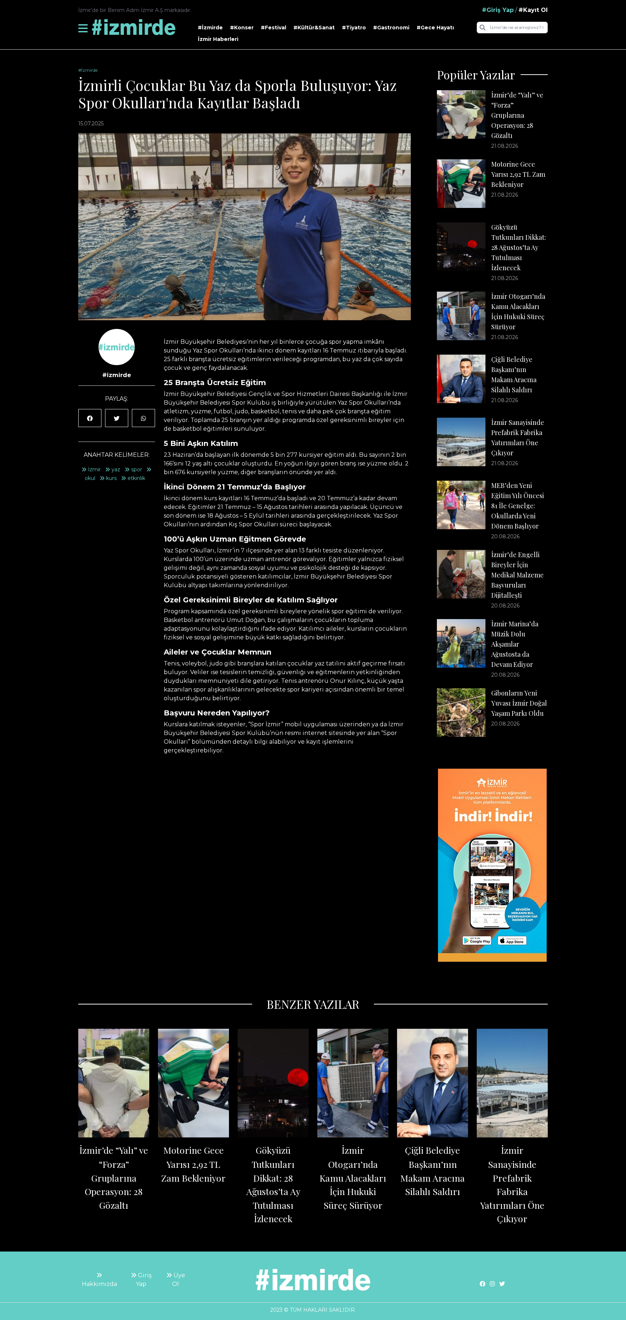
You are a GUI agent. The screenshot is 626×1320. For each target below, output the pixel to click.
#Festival (273, 27)
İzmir (94, 469)
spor (136, 469)
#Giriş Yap (498, 10)
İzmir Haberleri (218, 39)
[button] (83, 28)
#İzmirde (210, 27)
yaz (115, 469)
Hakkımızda (99, 1284)
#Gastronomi (391, 27)
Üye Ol (178, 1279)
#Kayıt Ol (533, 10)
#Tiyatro (354, 27)
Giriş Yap (144, 1279)
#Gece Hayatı (435, 27)
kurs (111, 478)
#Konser (242, 27)
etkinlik (135, 478)
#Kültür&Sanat (314, 27)
